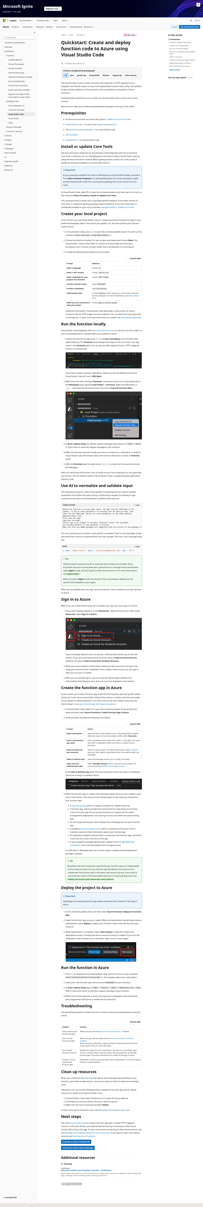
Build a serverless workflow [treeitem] (19, 90)
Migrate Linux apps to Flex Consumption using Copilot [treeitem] (19, 95)
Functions (80, 35)
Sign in (197, 20)
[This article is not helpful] (191, 77)
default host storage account (113, 766)
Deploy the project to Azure (180, 63)
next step (89, 1078)
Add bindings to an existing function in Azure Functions (85, 1133)
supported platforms (106, 124)
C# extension (71, 140)
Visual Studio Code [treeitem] (16, 114)
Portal (174, 27)
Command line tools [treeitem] (16, 110)
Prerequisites (174, 39)
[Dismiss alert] (198, 5)
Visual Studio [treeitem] (13, 118)
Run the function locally (178, 48)
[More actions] (140, 35)
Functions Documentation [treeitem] (15, 42)
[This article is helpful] (188, 77)
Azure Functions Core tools (104, 330)
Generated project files (131, 317)
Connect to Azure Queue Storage (78, 1148)
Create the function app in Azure (182, 60)
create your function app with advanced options (94, 704)
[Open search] (191, 20)
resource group (79, 805)
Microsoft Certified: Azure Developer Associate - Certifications (86, 1170)
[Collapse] (34, 33)
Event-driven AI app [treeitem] (16, 73)
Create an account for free (118, 119)
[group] (101, 518)
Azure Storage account (90, 828)
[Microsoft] (4, 20)
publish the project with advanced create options (91, 879)
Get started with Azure (189, 27)
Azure (71, 35)
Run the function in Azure (179, 66)
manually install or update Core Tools (117, 207)
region (134, 750)
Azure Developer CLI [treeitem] (16, 106)
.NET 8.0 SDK (71, 135)
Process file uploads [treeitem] (16, 64)
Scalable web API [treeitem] (15, 60)
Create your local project (179, 45)
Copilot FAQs (73, 574)
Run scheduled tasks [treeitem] (16, 81)
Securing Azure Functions (83, 1136)
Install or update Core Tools (180, 42)
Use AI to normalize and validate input (182, 53)
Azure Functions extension (81, 129)
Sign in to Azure (175, 57)
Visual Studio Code (74, 124)
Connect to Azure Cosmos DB (76, 1141)
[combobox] (19, 37)
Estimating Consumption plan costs (114, 1110)
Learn (64, 35)
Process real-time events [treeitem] (18, 85)
